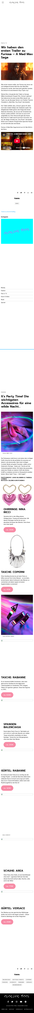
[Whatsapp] (28, 192)
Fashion (3, 291)
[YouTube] (21, 1002)
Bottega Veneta (18, 979)
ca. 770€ (9, 886)
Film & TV (4, 43)
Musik (2, 299)
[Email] (31, 192)
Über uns (4, 1009)
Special (3, 302)
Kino (17, 203)
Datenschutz (28, 1009)
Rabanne (21, 982)
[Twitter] (21, 192)
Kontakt (11, 1009)
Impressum (19, 1009)
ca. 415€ (6, 589)
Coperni (28, 979)
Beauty (3, 288)
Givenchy (13, 982)
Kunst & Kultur (5, 297)
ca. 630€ (7, 695)
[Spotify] (25, 1002)
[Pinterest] (24, 192)
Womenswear (17, 985)
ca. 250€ (9, 745)
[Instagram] (16, 1002)
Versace (29, 982)
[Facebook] (17, 192)
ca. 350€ (9, 530)
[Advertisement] (17, 22)
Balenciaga (6, 979)
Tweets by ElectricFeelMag (8, 211)
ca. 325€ (7, 788)
